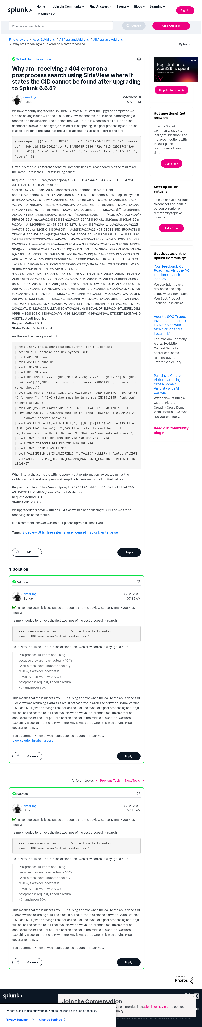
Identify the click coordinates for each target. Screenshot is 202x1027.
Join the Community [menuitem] (67, 6)
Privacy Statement (18, 1019)
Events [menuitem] (121, 6)
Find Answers (18, 39)
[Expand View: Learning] (164, 6)
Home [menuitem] (41, 6)
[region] (58, 1015)
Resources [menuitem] (44, 14)
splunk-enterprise (104, 532)
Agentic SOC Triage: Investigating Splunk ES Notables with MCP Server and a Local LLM (170, 325)
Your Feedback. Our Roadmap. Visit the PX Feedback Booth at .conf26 (171, 272)
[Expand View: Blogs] (144, 6)
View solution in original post (32, 740)
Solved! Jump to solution (33, 59)
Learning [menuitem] (156, 6)
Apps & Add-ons (44, 39)
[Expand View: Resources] (54, 13)
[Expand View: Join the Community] (83, 6)
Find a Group (171, 228)
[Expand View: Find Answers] (110, 6)
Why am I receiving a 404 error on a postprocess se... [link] (50, 44)
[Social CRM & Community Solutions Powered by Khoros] (184, 979)
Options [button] (183, 44)
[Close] (111, 1008)
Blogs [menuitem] (138, 6)
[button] (138, 59)
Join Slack (171, 163)
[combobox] (77, 25)
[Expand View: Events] (128, 6)
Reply (129, 552)
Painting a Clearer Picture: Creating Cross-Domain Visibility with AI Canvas (168, 384)
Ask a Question (171, 25)
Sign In (185, 10)
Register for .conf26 (171, 90)
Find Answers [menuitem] (99, 6)
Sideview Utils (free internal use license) (54, 532)
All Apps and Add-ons (74, 39)
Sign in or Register (157, 1007)
